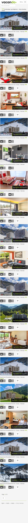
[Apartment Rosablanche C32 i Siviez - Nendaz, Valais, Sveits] (14, 260)
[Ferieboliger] (9, 2)
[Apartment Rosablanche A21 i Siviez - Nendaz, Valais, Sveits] (14, 393)
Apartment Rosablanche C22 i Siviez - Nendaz (12, 244)
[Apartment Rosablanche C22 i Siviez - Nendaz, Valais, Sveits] (14, 233)
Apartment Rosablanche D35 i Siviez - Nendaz (12, 58)
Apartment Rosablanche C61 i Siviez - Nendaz (12, 483)
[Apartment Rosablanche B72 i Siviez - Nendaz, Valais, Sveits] (14, 286)
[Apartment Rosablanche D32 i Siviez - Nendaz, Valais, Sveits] (14, 366)
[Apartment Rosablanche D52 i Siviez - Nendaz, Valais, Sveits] (14, 180)
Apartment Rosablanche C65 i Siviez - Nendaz (12, 138)
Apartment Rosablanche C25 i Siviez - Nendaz (12, 84)
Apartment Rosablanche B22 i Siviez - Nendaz (12, 164)
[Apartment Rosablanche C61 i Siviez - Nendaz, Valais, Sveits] (14, 473)
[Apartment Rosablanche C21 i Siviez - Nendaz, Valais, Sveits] (14, 420)
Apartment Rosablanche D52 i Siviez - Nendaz (12, 191)
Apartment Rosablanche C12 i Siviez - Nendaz (12, 217)
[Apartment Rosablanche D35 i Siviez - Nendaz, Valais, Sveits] (14, 47)
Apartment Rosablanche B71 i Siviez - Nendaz (12, 457)
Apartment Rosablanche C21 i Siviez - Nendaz (12, 430)
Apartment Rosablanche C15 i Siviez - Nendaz (12, 324)
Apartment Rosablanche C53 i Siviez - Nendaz (12, 350)
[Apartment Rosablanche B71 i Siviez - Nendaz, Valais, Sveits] (14, 446)
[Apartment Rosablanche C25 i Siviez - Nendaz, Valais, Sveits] (14, 74)
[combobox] (8, 5)
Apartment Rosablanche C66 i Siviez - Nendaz (12, 31)
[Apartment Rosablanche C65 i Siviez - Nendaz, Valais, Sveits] (14, 127)
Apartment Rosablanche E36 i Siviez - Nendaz (12, 111)
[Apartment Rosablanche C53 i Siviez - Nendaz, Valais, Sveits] (14, 340)
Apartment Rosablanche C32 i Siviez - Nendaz (12, 270)
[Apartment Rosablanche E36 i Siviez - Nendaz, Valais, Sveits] (14, 100)
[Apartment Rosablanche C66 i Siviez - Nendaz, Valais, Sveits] (14, 21)
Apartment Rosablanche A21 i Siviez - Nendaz (12, 403)
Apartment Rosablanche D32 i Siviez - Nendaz (12, 377)
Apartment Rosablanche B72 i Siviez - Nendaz (12, 297)
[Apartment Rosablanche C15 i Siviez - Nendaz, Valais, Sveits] (14, 313)
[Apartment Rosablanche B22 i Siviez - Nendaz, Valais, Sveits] (14, 153)
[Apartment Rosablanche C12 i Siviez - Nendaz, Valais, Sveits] (14, 207)
